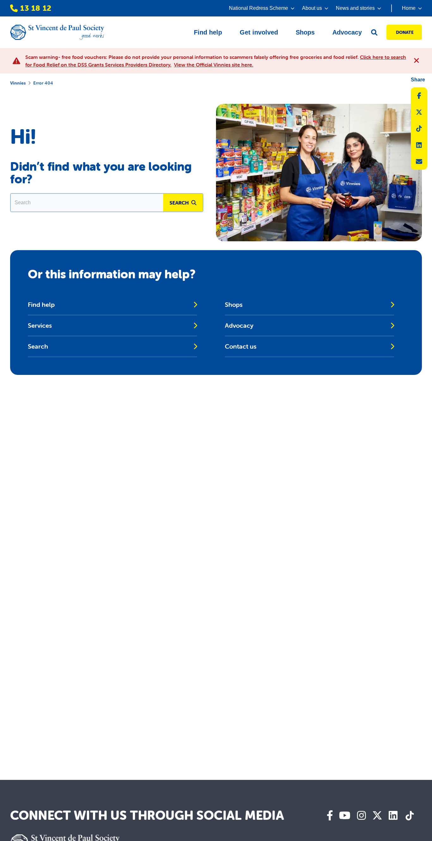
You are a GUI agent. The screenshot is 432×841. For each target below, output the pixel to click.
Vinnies (18, 83)
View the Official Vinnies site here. (213, 64)
